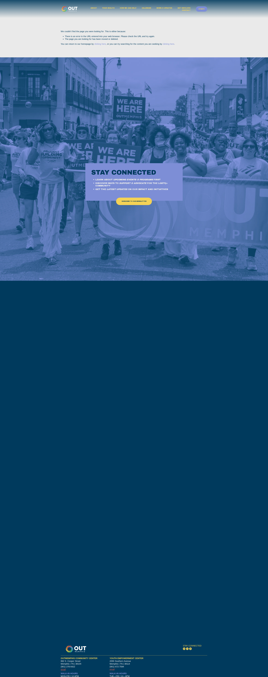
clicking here (100, 44)
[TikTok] (190, 648)
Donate (202, 9)
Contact (186, 10)
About (94, 8)
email (112, 669)
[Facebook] (187, 648)
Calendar (146, 8)
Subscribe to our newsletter (134, 201)
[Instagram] (184, 648)
